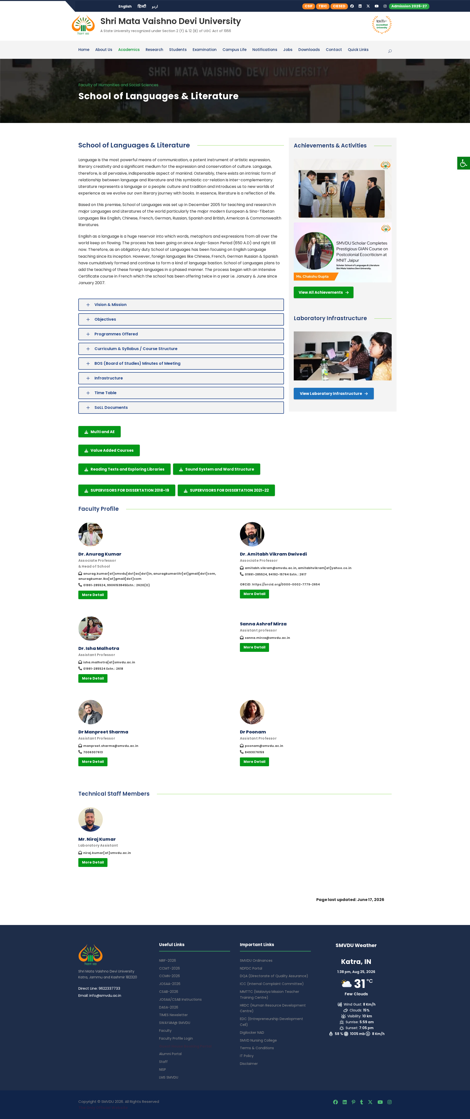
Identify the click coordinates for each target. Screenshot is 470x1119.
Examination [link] (205, 50)
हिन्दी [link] (142, 6)
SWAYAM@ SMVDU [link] (174, 1022)
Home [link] (83, 50)
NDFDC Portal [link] (251, 968)
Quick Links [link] (358, 50)
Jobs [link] (288, 50)
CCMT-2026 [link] (169, 968)
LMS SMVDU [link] (168, 1077)
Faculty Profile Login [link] (176, 1038)
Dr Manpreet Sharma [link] (103, 732)
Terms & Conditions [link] (257, 1048)
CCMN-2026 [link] (169, 975)
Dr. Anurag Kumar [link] (99, 554)
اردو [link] (155, 6)
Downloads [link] (309, 50)
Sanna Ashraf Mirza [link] (263, 624)
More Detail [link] (93, 594)
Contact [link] (334, 50)
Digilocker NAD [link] (252, 1032)
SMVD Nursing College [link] (258, 1040)
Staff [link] (163, 1061)
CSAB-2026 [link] (168, 991)
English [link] (125, 6)
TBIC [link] (322, 6)
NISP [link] (162, 1069)
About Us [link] (103, 50)
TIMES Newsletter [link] (173, 1014)
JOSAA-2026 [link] (169, 983)
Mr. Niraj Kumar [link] (97, 839)
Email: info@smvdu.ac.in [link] (99, 995)
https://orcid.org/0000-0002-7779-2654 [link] (286, 584)
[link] (463, 163)
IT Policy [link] (247, 1055)
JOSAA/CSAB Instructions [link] (180, 999)
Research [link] (154, 50)
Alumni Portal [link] (170, 1053)
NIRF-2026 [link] (167, 960)
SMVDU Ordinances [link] (256, 960)
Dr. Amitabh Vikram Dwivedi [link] (273, 554)
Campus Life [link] (235, 50)
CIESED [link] (339, 6)
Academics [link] (129, 50)
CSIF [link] (309, 6)
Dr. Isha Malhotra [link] (98, 648)
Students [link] (178, 50)
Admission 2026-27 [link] (409, 6)
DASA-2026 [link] (168, 1007)
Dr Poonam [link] (253, 732)
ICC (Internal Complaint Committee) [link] (272, 983)
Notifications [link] (264, 50)
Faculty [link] (165, 1030)
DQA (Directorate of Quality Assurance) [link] (274, 975)
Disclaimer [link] (249, 1063)
